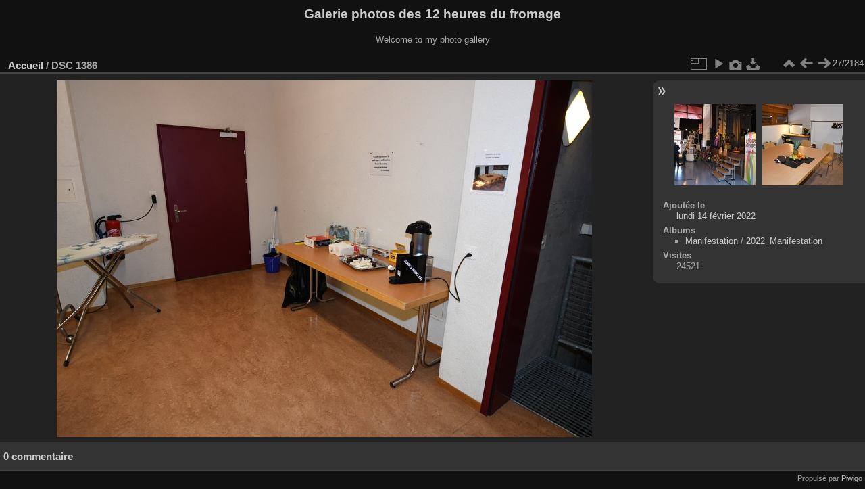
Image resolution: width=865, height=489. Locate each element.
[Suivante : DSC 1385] (824, 63)
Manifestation (711, 241)
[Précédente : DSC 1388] (806, 63)
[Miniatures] (788, 63)
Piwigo (851, 478)
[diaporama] (718, 63)
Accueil (25, 65)
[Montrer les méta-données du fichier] (736, 63)
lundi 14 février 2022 (716, 216)
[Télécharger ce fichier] (753, 63)
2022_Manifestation (784, 241)
